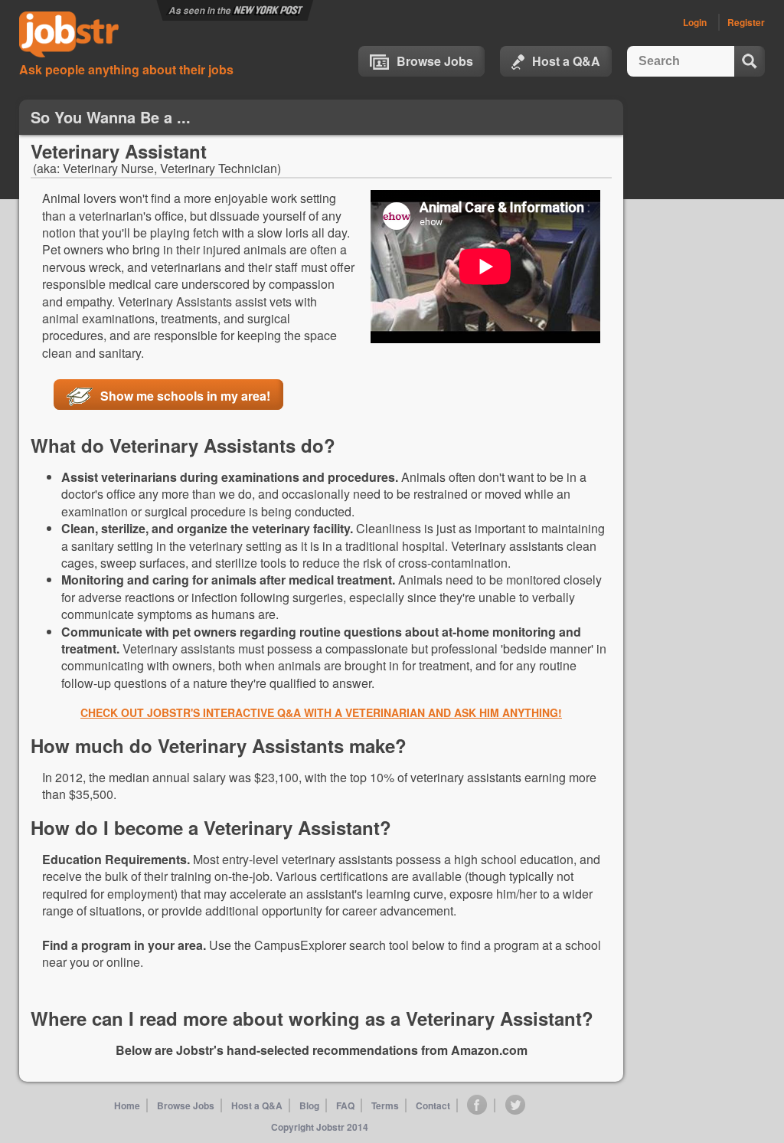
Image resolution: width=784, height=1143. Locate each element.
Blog (309, 1105)
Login (695, 22)
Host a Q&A (566, 61)
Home (127, 1105)
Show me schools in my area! (185, 395)
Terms (385, 1105)
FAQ (345, 1105)
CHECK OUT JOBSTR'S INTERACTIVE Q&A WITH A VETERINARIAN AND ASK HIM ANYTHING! (321, 712)
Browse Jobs (435, 61)
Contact (433, 1105)
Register (746, 22)
